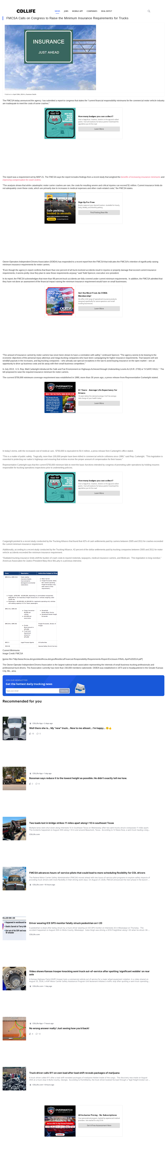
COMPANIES (92, 11)
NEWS (57, 11)
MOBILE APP (77, 11)
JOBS (66, 11)
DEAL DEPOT (106, 11)
